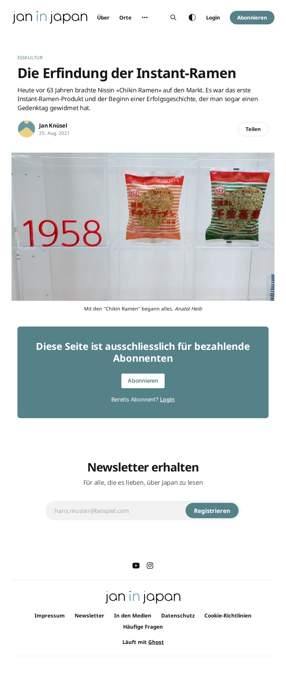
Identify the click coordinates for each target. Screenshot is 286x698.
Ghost (156, 641)
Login (213, 17)
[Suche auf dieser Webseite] (173, 17)
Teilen (253, 128)
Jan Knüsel (53, 125)
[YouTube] (136, 565)
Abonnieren (252, 17)
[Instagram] (149, 565)
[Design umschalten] (192, 17)
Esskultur (30, 57)
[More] (144, 17)
